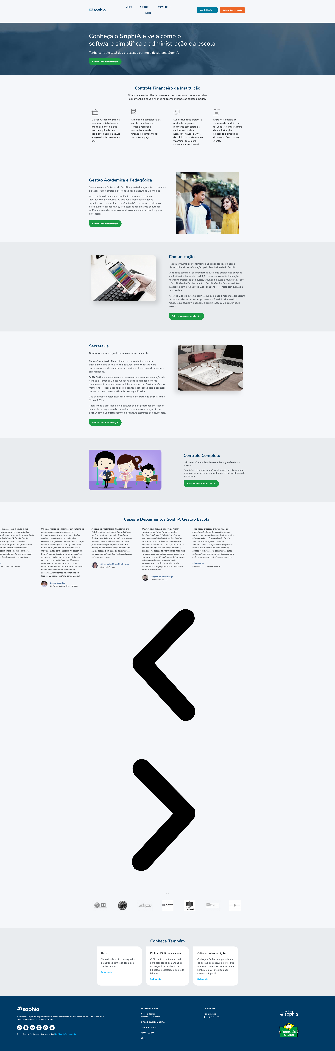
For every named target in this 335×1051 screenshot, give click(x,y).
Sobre (129, 6)
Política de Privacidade (65, 1034)
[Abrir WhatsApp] (328, 1044)
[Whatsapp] (45, 1027)
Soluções (145, 6)
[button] (125, 470)
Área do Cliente (206, 10)
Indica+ (149, 12)
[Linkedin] (39, 1027)
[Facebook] (26, 1027)
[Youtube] (32, 1027)
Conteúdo (163, 6)
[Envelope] (52, 1027)
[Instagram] (19, 1027)
